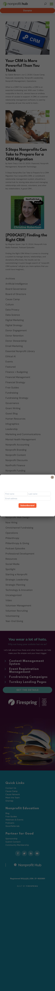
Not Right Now (27, 510)
